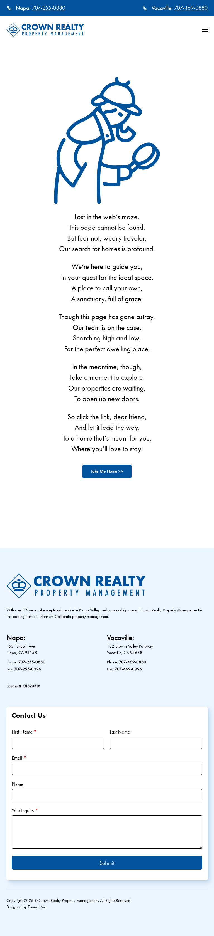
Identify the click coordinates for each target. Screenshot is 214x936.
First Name (24, 731)
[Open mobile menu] (205, 30)
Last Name (120, 731)
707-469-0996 (128, 669)
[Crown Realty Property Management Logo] (45, 30)
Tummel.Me (37, 907)
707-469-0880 (191, 7)
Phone (17, 784)
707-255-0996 (27, 669)
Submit (107, 862)
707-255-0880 (48, 7)
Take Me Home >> (107, 471)
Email (19, 758)
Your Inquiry (25, 810)
